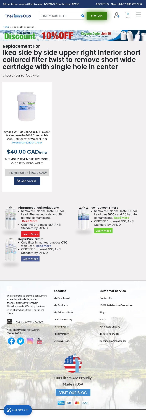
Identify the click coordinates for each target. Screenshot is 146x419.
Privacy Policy (61, 333)
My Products (61, 305)
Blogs (103, 312)
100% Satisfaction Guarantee (116, 305)
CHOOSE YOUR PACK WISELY (27, 163)
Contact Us (106, 298)
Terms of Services (109, 333)
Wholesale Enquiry (110, 326)
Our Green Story (63, 319)
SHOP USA (96, 15)
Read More (121, 217)
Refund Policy (61, 326)
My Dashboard (62, 298)
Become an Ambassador (113, 340)
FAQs (103, 319)
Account (60, 291)
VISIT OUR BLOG (73, 393)
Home (6, 26)
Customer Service (113, 291)
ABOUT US (102, 4)
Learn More (30, 234)
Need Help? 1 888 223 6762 (126, 4)
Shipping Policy (62, 340)
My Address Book (63, 312)
